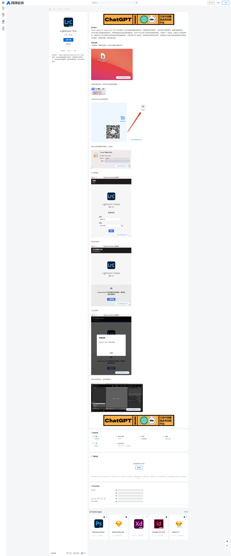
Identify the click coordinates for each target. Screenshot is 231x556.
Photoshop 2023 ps (98, 532)
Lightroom (168, 439)
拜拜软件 (97, 439)
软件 (54, 9)
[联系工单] (227, 541)
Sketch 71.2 (175, 532)
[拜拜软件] (15, 3)
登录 (218, 2)
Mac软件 (59, 9)
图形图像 (67, 9)
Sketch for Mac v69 (118, 532)
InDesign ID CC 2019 (158, 532)
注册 (225, 2)
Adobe (70, 35)
